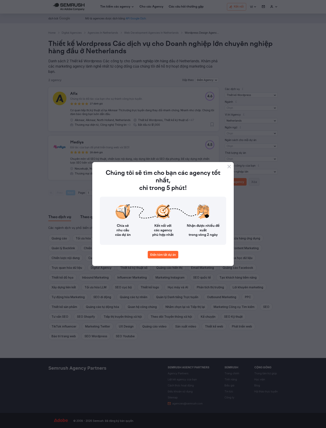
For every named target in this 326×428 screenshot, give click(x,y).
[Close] (229, 166)
